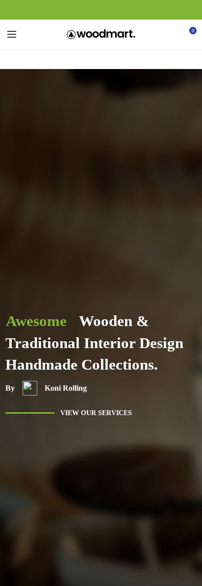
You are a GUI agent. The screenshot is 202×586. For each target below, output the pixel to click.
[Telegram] (123, 9)
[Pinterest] (101, 9)
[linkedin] (112, 9)
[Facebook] (78, 9)
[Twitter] (90, 9)
